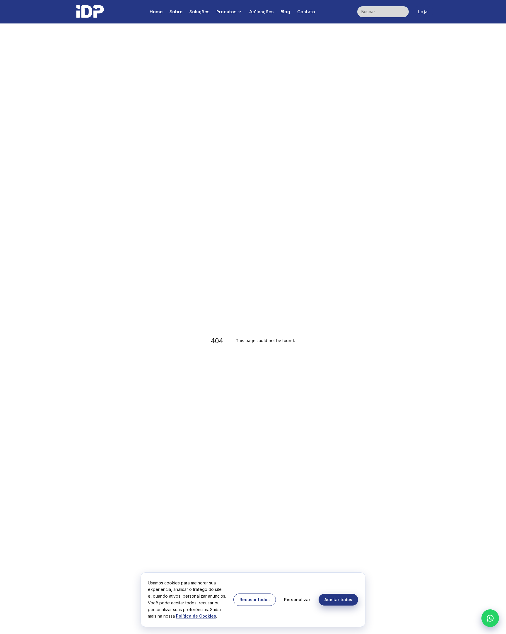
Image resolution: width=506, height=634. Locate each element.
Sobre (176, 11)
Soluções (199, 11)
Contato (306, 11)
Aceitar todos (338, 599)
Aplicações (261, 11)
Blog (285, 11)
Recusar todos (255, 599)
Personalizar (297, 599)
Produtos (226, 11)
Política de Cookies (196, 615)
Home (156, 11)
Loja (423, 11)
